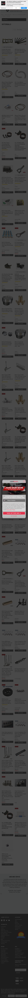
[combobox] (5, 500)
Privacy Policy (9, 509)
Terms (14, 509)
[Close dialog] (24, 481)
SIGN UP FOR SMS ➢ (14, 513)
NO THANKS (14, 516)
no (16, 7)
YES (24, 7)
